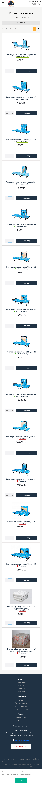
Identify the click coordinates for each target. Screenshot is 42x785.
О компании (21, 682)
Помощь (21, 700)
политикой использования (11, 774)
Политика (21, 691)
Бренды (21, 721)
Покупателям (21, 697)
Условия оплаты (21, 703)
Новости (21, 685)
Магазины (21, 688)
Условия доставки (21, 706)
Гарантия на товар (21, 709)
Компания (21, 679)
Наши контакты (21, 730)
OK (21, 780)
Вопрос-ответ (21, 718)
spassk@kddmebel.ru (22, 740)
